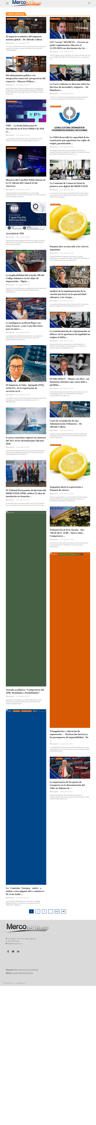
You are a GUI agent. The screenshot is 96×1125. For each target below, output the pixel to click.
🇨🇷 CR (20, 299)
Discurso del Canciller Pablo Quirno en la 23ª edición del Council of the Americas (25, 183)
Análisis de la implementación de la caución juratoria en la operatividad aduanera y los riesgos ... (68, 294)
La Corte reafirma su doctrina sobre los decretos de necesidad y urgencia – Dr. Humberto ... (70, 87)
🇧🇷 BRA (64, 19)
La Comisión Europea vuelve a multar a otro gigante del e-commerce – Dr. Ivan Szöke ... (26, 891)
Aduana (53, 508)
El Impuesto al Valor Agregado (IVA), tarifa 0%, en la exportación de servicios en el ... (25, 388)
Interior (10, 409)
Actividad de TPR (15, 233)
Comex (9, 57)
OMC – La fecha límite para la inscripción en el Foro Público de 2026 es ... (25, 128)
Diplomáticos (11, 148)
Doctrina (54, 66)
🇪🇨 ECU (35, 347)
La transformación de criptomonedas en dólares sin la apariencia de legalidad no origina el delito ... (70, 334)
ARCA (52, 267)
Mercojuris (10, 43)
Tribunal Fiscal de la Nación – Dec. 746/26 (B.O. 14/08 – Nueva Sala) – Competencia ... (67, 532)
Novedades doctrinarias (67, 66)
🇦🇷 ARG (29, 19)
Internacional (12, 19)
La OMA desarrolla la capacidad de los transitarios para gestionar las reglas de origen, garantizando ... (70, 140)
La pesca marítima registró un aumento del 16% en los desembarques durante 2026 (26, 440)
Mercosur (54, 161)
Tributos (22, 19)
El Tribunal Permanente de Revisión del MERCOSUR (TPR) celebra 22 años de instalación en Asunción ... (26, 493)
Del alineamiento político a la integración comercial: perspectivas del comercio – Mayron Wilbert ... (25, 78)
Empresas (54, 355)
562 (57, 911)
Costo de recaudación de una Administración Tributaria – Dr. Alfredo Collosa (66, 423)
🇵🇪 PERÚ (27, 57)
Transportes (55, 19)
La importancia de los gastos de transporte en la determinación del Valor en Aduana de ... (67, 785)
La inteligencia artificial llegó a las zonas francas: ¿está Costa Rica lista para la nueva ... (24, 325)
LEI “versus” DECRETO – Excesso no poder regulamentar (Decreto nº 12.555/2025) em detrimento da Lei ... (69, 45)
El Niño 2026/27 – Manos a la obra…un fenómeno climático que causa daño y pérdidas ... (69, 381)
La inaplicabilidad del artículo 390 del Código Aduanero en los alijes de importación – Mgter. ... (25, 278)
